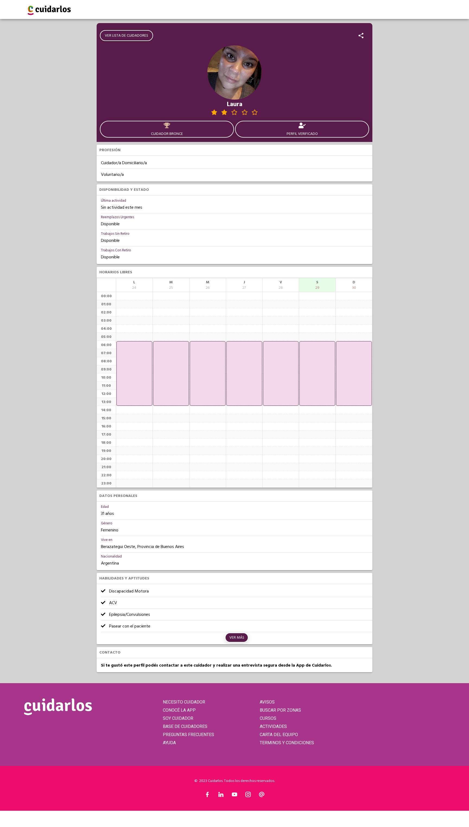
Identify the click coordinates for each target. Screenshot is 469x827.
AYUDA (169, 742)
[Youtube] (234, 796)
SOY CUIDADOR (178, 718)
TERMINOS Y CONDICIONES (287, 742)
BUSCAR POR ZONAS (280, 710)
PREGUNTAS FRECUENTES (188, 734)
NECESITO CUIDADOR (184, 702)
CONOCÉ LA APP (179, 710)
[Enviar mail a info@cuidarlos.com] (261, 796)
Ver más (236, 637)
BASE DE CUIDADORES (185, 726)
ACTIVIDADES (273, 726)
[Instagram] (248, 796)
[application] (134, 373)
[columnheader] (134, 285)
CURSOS (268, 718)
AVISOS (267, 702)
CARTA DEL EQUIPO (279, 734)
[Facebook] (207, 796)
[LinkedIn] (221, 796)
